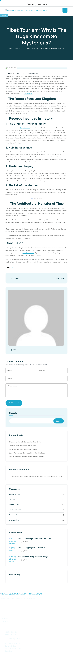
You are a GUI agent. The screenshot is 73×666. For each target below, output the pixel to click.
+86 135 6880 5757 (11, 634)
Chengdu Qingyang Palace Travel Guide (22, 446)
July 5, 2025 (23, 551)
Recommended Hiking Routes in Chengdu (23, 449)
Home (10, 48)
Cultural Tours (19, 48)
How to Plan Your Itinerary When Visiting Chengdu (26, 457)
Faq (39, 4)
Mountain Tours (14, 515)
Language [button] (31, 4)
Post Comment (14, 403)
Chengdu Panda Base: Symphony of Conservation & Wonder (42, 476)
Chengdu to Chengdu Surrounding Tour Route (25, 442)
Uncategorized (14, 520)
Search (13, 413)
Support (45, 4)
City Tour (12, 499)
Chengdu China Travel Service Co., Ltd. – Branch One (34, 659)
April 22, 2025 (21, 73)
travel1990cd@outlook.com (14, 639)
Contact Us (5, 621)
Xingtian (9, 73)
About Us (5, 618)
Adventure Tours (33, 73)
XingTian (61, 659)
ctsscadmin (15, 476)
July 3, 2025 (23, 560)
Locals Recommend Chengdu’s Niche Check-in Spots (27, 453)
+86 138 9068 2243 (11, 632)
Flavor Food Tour (15, 510)
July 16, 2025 (23, 542)
